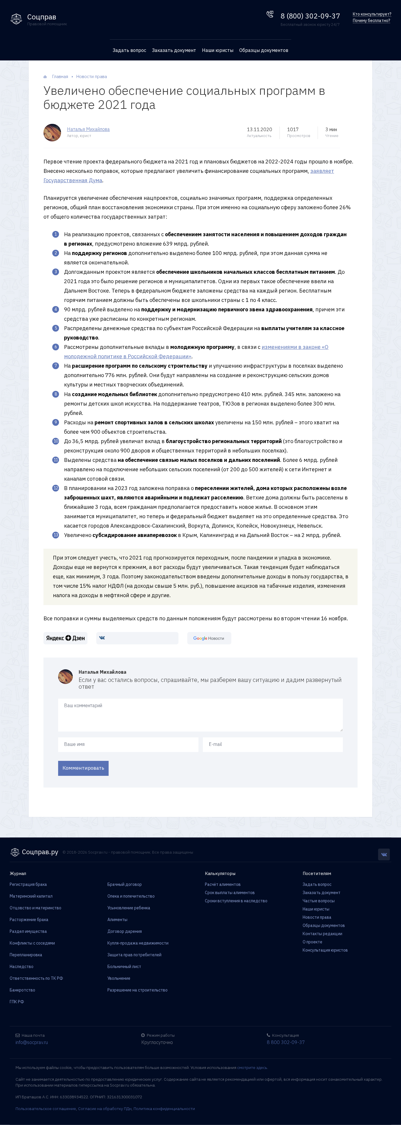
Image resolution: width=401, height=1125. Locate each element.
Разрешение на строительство (137, 990)
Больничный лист (124, 966)
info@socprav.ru (32, 1042)
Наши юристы (217, 50)
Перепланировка (26, 954)
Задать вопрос (129, 50)
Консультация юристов (325, 950)
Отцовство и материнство (35, 908)
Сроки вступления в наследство (236, 900)
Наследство (21, 966)
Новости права (317, 917)
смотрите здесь (252, 1067)
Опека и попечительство (131, 896)
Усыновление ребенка (128, 908)
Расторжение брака (29, 919)
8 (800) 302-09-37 (310, 16)
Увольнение (118, 978)
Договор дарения (124, 931)
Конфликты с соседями (32, 943)
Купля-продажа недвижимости (138, 943)
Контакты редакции (322, 933)
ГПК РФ (17, 1001)
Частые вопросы (319, 900)
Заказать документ (174, 50)
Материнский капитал (31, 896)
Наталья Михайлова (88, 129)
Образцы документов (263, 50)
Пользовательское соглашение (46, 1108)
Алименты (117, 919)
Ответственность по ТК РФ (36, 978)
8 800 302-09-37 (286, 1042)
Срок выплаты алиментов (230, 892)
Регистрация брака (28, 884)
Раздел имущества (28, 931)
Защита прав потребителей (134, 954)
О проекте (312, 942)
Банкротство (22, 990)
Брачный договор (124, 884)
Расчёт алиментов (223, 884)
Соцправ (41, 17)
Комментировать (83, 768)
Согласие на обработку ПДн (105, 1108)
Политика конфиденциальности (164, 1108)
